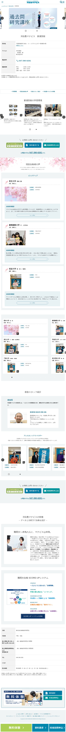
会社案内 (36, 714)
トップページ (4, 6)
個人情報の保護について (38, 716)
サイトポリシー (10, 716)
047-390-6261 (35, 152)
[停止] (26, 31)
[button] (2, 18)
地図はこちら (19, 45)
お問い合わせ (29, 714)
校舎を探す (11, 6)
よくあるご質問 (20, 714)
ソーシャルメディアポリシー (53, 716)
